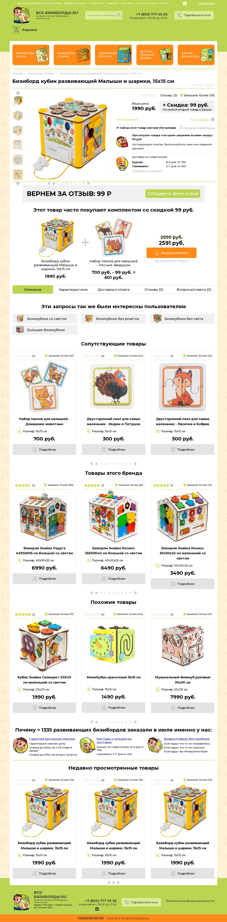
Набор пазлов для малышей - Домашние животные (44, 421)
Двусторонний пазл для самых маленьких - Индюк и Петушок (113, 421)
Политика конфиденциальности (190, 901)
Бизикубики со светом (47, 319)
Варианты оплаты (75, 3)
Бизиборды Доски (25, 55)
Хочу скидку (200, 119)
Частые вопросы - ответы (152, 3)
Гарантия (112, 3)
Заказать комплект (174, 253)
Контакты (127, 3)
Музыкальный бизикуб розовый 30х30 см (182, 679)
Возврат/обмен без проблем (187, 739)
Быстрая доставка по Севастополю (39, 3)
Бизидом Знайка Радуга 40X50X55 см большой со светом (44, 550)
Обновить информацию (199, 127)
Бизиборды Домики (108, 55)
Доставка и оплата (113, 290)
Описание (33, 290)
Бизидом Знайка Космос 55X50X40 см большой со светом (113, 550)
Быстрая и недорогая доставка (114, 740)
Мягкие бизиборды (190, 55)
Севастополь (206, 3)
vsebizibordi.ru (90, 918)
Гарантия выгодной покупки (52, 739)
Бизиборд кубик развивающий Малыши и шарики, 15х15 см (44, 845)
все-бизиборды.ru (57, 15)
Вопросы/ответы (194, 290)
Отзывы (154, 290)
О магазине (96, 3)
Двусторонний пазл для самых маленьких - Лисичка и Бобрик (182, 421)
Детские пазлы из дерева (147, 55)
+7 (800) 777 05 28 (151, 14)
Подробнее (47, 449)
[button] (18, 184)
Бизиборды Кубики (66, 55)
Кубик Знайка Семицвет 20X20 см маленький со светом (44, 679)
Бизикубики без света (184, 319)
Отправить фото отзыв (173, 193)
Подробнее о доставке (147, 170)
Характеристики (73, 290)
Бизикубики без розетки (117, 319)
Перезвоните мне (197, 15)
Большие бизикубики (46, 330)
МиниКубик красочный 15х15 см (114, 677)
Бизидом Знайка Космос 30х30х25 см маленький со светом (183, 553)
